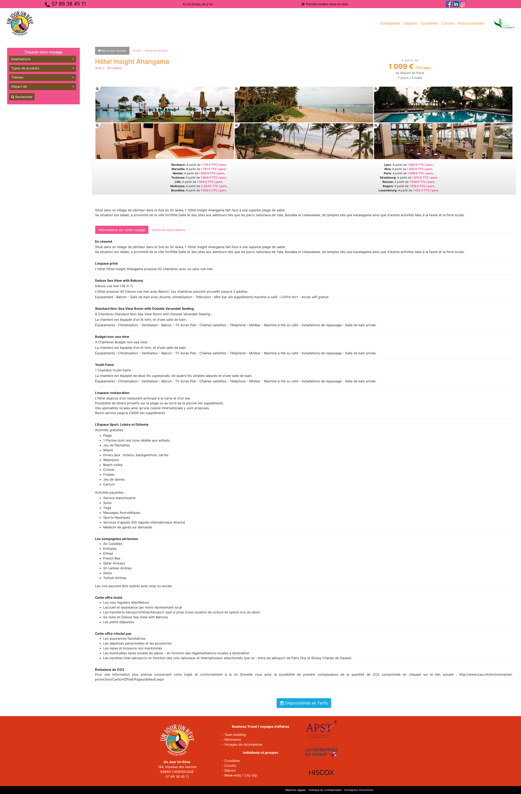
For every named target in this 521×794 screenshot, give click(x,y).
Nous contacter (471, 23)
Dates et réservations (168, 230)
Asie (98, 68)
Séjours (410, 23)
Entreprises (391, 23)
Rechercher (23, 97)
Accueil (136, 50)
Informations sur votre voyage (122, 230)
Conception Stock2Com (358, 790)
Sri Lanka (114, 68)
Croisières (429, 23)
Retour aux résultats (156, 50)
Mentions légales (295, 790)
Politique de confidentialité (325, 790)
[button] (42, 59)
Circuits (447, 23)
